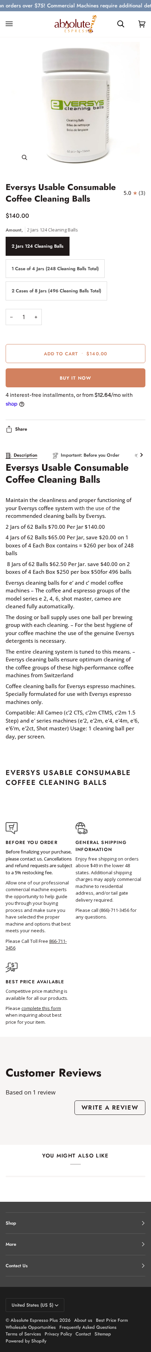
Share (21, 429)
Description (25, 455)
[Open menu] (16, 24)
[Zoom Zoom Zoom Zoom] (75, 106)
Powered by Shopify (26, 1341)
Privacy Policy (58, 1334)
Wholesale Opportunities (31, 1327)
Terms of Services (23, 1334)
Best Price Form (112, 1320)
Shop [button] (11, 1223)
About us (83, 1320)
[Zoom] (24, 157)
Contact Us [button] (17, 1265)
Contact (83, 1334)
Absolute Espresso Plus (34, 1320)
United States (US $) (32, 1305)
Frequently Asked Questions (88, 1327)
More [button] (11, 1244)
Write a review (109, 1107)
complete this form (41, 1008)
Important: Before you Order (90, 455)
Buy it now (76, 378)
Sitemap (102, 1334)
